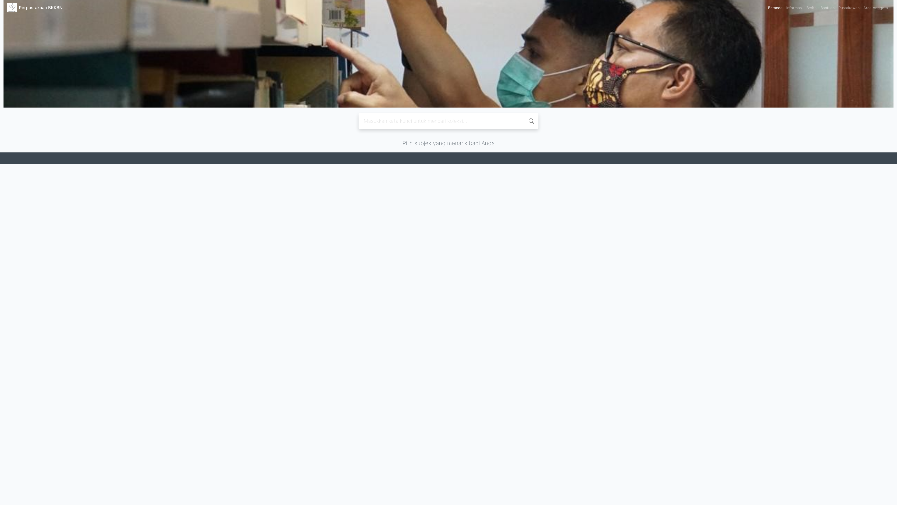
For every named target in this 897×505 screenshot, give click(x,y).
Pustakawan (849, 7)
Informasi (794, 7)
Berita (811, 7)
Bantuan (827, 7)
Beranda (775, 7)
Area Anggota (875, 7)
